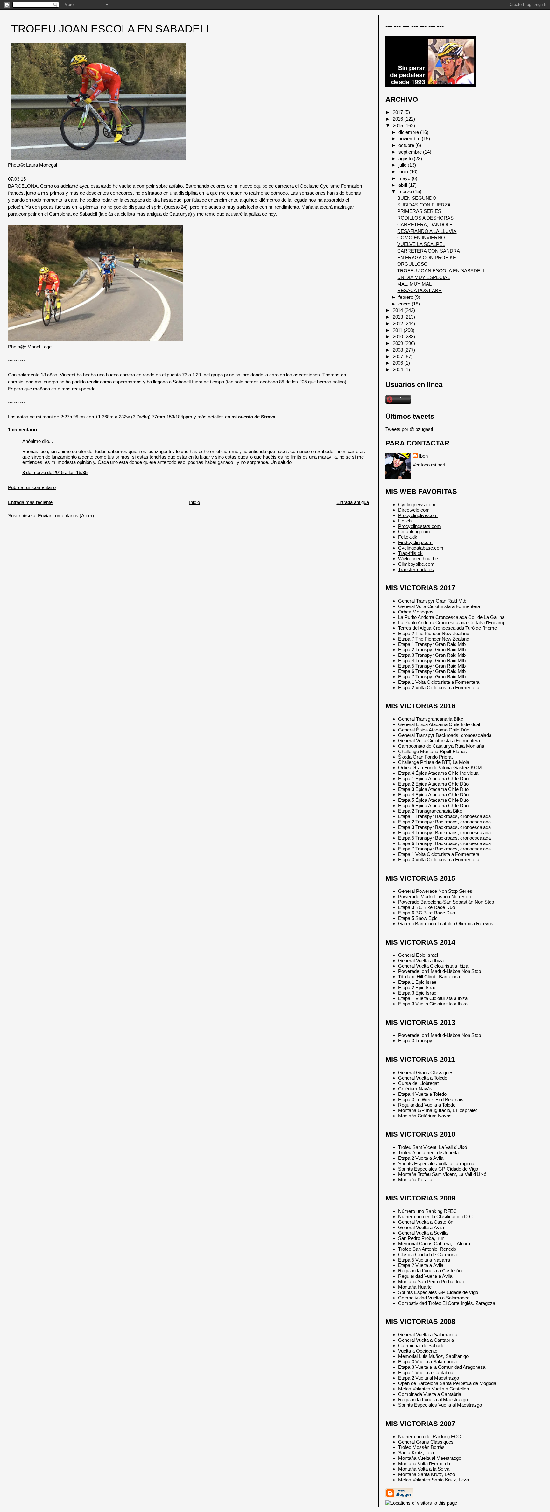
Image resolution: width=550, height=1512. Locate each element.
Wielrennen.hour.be (418, 558)
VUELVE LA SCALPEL (421, 244)
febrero (406, 297)
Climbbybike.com (416, 564)
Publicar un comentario (32, 487)
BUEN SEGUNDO (416, 198)
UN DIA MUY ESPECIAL (423, 277)
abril (403, 185)
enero (405, 303)
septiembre (410, 152)
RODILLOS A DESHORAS (425, 217)
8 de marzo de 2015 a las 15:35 (55, 472)
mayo (405, 178)
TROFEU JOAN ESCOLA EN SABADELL (111, 29)
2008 (398, 350)
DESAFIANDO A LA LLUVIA (426, 231)
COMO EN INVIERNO (421, 237)
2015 (398, 125)
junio (403, 171)
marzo (405, 191)
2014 (398, 310)
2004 (398, 369)
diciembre (409, 132)
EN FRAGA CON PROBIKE (426, 257)
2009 (398, 343)
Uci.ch (405, 520)
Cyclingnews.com (416, 504)
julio (403, 165)
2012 (398, 323)
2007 (398, 356)
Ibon (423, 455)
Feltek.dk (407, 537)
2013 (398, 316)
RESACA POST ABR (419, 290)
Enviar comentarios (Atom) (66, 515)
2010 (398, 336)
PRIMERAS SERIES (419, 211)
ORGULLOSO (412, 264)
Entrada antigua (352, 502)
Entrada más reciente (30, 502)
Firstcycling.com (415, 542)
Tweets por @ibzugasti (409, 429)
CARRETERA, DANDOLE (425, 224)
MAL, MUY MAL (414, 284)
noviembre (410, 138)
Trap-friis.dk (410, 553)
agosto (406, 158)
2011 (398, 330)
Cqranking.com (414, 531)
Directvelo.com (414, 510)
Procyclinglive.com (418, 515)
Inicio (194, 502)
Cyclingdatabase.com (420, 547)
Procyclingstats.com (419, 526)
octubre (406, 145)
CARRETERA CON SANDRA (428, 251)
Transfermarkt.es (416, 569)
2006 (398, 363)
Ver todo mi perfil (429, 464)
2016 (398, 119)
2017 (398, 112)
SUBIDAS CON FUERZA (424, 204)
